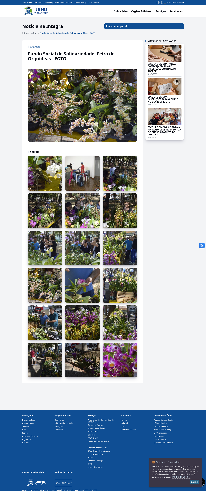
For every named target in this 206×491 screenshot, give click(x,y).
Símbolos (25, 426)
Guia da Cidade (28, 423)
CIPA (122, 426)
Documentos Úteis (163, 415)
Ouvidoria (48, 2)
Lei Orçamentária (160, 433)
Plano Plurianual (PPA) (162, 429)
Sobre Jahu (121, 11)
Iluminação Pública (95, 454)
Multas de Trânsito (95, 467)
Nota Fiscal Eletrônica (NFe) (98, 441)
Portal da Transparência (97, 448)
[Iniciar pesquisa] (180, 26)
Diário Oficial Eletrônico (63, 2)
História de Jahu (28, 420)
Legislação (26, 439)
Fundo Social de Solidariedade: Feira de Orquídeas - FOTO (67, 33)
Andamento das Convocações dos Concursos (101, 421)
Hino (24, 429)
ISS (89, 444)
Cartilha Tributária (161, 426)
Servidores (126, 415)
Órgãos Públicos (63, 415)
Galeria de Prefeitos (30, 436)
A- (162, 3)
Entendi (194, 482)
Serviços (161, 11)
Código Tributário (160, 423)
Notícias (33, 33)
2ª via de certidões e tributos (99, 451)
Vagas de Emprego (95, 461)
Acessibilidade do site (175, 2)
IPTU (90, 464)
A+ (159, 3)
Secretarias (59, 420)
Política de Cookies (64, 472)
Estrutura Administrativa (163, 443)
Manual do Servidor (128, 429)
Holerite (124, 420)
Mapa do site (93, 431)
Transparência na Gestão (32, 2)
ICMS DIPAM (80, 2)
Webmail (124, 423)
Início (24, 33)
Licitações (59, 426)
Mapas (90, 457)
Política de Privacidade (33, 472)
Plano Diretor (159, 436)
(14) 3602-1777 (64, 483)
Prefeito (25, 433)
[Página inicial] (36, 483)
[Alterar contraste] (165, 3)
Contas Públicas (93, 2)
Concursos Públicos (95, 425)
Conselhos (59, 429)
